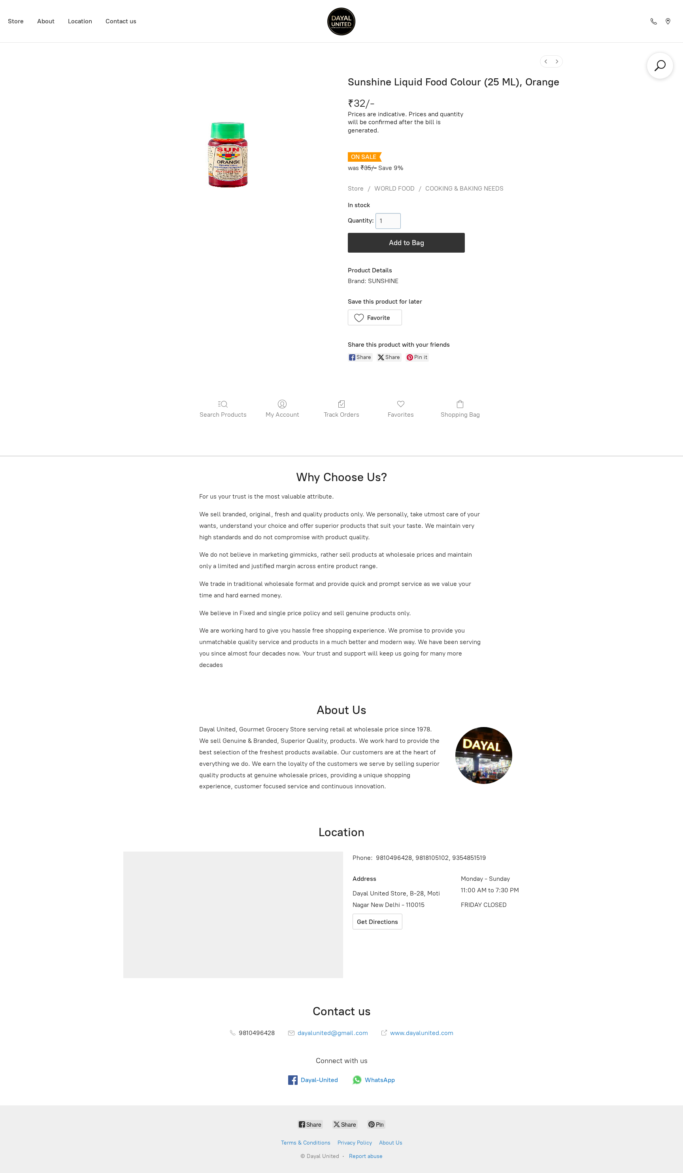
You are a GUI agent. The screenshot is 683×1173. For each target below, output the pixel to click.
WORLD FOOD (394, 188)
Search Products (223, 414)
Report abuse (366, 1156)
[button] (375, 317)
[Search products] (660, 66)
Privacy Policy (355, 1142)
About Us (390, 1142)
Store (16, 21)
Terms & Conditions (305, 1142)
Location (80, 21)
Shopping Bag (460, 414)
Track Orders (341, 414)
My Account (282, 414)
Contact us (121, 21)
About (46, 21)
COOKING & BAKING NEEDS (464, 188)
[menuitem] (545, 61)
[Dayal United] (341, 21)
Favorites (401, 414)
